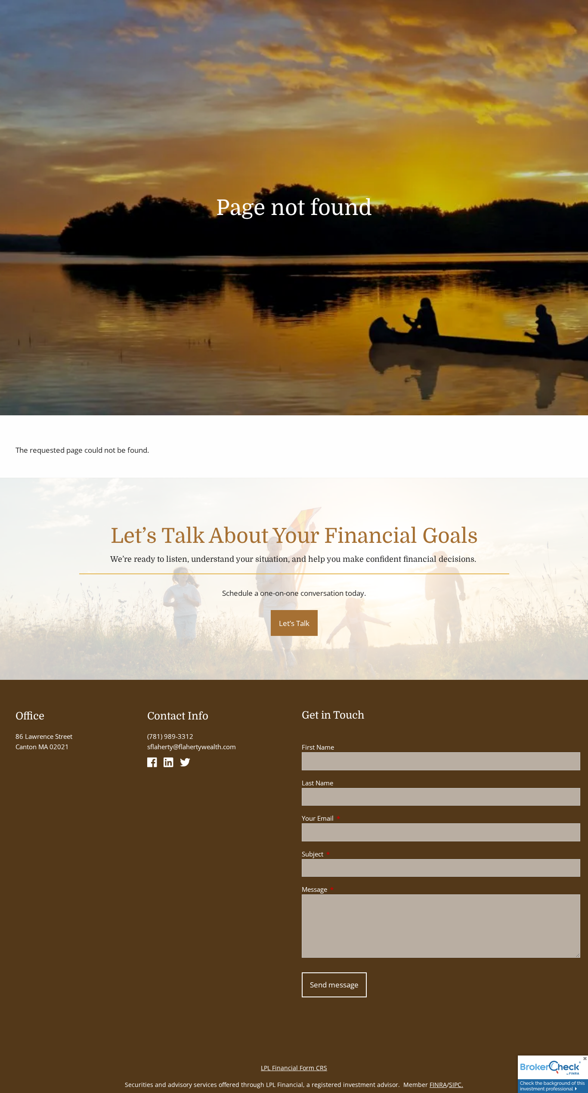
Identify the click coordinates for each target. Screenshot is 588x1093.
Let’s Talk (294, 623)
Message (346, 889)
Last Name (317, 782)
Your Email (349, 818)
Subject (344, 854)
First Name (318, 747)
